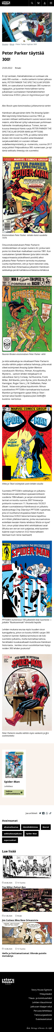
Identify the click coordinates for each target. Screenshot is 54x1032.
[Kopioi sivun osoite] (50, 813)
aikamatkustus (11, 827)
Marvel (46, 827)
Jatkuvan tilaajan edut (41, 1006)
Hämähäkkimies (30, 827)
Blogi (12, 44)
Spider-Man (31, 833)
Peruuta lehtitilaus (43, 1010)
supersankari (10, 840)
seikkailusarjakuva (13, 833)
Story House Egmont (41, 989)
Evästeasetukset (44, 1019)
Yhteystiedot (46, 994)
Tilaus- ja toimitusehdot (40, 998)
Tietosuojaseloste (43, 1015)
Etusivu (5, 44)
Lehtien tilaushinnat (42, 1002)
